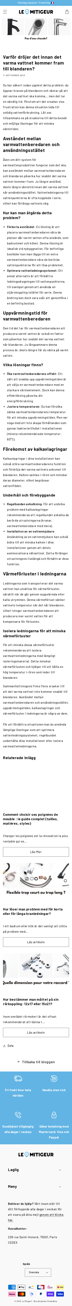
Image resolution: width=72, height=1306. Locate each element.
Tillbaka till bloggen (38, 1062)
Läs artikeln (36, 942)
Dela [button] (10, 1045)
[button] (5, 11)
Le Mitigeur (27, 1301)
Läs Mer (36, 852)
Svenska (34, 1272)
